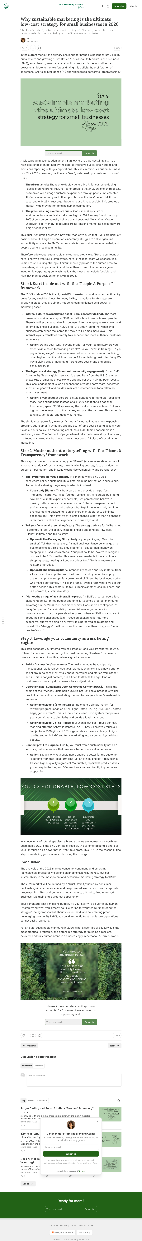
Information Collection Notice (70, 1163)
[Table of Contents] (3, 620)
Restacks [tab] (39, 1065)
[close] (97, 1121)
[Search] (102, 6)
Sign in (133, 6)
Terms (73, 1225)
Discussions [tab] (42, 1100)
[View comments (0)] (33, 48)
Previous (31, 1045)
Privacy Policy (91, 1163)
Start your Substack (63, 1232)
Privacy (65, 1225)
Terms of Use (84, 1160)
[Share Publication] (108, 6)
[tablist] (33, 1065)
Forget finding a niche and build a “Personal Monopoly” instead (57, 1110)
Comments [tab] (27, 1065)
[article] (71, 1116)
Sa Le (29, 39)
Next (112, 1045)
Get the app (84, 1232)
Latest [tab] (31, 1100)
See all (26, 1183)
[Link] (16, 286)
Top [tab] (23, 1100)
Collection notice (85, 1225)
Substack (57, 1239)
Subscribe (119, 6)
